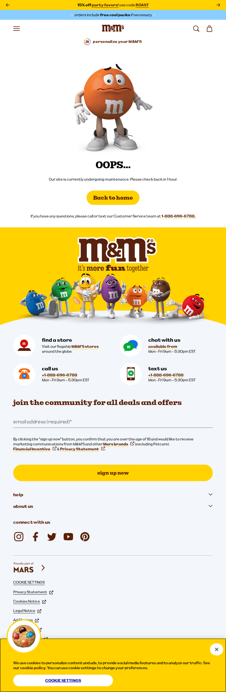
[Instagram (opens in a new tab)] (18, 536)
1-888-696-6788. (179, 216)
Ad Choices (23, 620)
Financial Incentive (31, 449)
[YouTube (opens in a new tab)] (68, 536)
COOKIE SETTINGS (29, 582)
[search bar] (196, 28)
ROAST (142, 5)
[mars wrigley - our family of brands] (29, 567)
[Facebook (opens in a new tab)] (35, 536)
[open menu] (16, 28)
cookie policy (33, 668)
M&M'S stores (85, 346)
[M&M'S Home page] (113, 28)
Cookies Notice (26, 601)
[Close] (216, 649)
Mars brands (115, 444)
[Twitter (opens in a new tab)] (52, 536)
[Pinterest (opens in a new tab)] (85, 536)
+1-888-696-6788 (59, 375)
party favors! (105, 5)
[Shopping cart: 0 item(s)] (209, 28)
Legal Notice (24, 610)
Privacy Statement (79, 449)
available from (162, 346)
